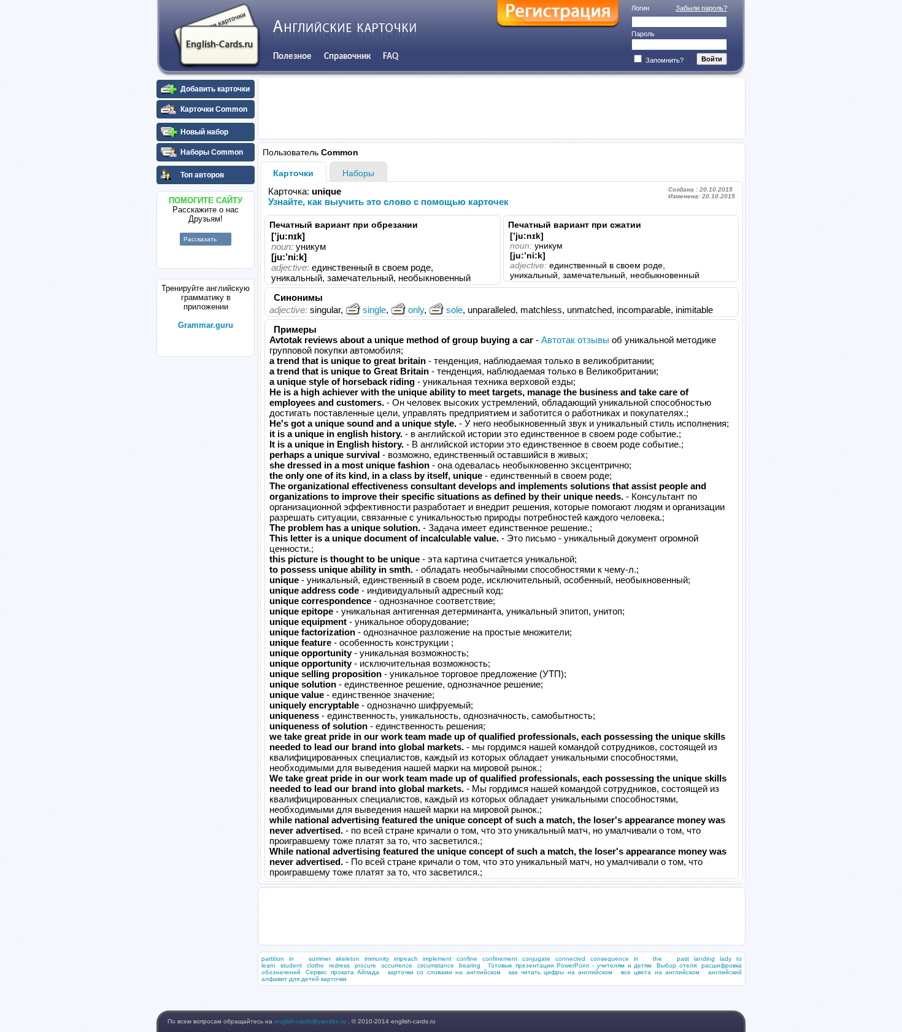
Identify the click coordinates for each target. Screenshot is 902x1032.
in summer (310, 958)
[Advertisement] (205, 546)
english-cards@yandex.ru (311, 1021)
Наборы (358, 173)
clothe (315, 965)
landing (704, 958)
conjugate (536, 958)
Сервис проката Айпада (342, 972)
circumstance (435, 965)
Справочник (347, 56)
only (416, 310)
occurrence (396, 965)
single (374, 310)
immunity (376, 958)
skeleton (348, 958)
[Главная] (216, 36)
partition (272, 958)
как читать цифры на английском (560, 972)
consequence (609, 958)
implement (437, 958)
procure (365, 965)
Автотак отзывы (575, 340)
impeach (406, 958)
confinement (499, 958)
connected (570, 958)
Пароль (643, 33)
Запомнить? (664, 60)
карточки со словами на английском (444, 972)
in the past (661, 958)
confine (467, 958)
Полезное (292, 56)
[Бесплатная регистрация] (557, 14)
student (291, 965)
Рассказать (200, 239)
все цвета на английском (660, 972)
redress (339, 965)
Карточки (293, 173)
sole (454, 310)
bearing (469, 965)
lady (725, 958)
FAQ (390, 56)
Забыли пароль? (701, 8)
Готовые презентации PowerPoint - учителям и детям (570, 965)
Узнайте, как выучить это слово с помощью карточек (388, 201)
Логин (640, 8)
